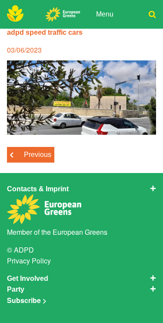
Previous (37, 154)
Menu (104, 14)
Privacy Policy (29, 261)
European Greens (80, 232)
